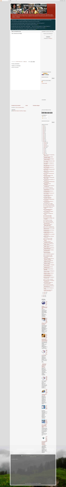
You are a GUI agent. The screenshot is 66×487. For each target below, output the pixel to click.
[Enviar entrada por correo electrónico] (29, 61)
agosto (45, 147)
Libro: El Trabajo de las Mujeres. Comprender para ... (48, 212)
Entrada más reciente (15, 105)
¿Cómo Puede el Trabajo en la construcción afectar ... (48, 283)
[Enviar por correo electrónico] (30, 61)
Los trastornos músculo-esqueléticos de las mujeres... (48, 242)
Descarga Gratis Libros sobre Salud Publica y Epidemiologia (20, 26)
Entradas (44, 116)
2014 (43, 138)
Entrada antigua (36, 105)
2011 (43, 295)
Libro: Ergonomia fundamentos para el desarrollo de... (48, 182)
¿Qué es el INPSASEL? (46, 407)
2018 (43, 133)
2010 (43, 296)
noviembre (45, 143)
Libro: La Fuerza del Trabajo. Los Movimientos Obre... (48, 223)
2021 (43, 129)
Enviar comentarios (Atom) (20, 107)
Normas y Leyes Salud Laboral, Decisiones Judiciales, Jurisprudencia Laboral (23, 29)
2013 (43, 139)
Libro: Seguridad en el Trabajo (48, 203)
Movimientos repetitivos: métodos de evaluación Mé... (48, 250)
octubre (45, 144)
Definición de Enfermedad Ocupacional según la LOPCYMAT (44, 365)
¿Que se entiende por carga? (47, 255)
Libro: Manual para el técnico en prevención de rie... (48, 191)
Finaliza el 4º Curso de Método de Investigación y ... (48, 171)
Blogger (40, 483)
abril (44, 152)
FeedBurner (50, 38)
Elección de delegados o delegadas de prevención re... (48, 265)
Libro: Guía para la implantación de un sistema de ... (48, 199)
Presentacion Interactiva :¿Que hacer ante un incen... (48, 176)
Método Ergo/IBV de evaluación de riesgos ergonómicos (48, 248)
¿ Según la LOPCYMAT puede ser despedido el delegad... (48, 259)
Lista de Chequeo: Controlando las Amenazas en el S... (48, 286)
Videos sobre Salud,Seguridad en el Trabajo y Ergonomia (41, 26)
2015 (43, 137)
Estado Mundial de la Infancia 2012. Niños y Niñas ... (48, 178)
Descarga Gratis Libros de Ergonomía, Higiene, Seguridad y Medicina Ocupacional (24, 24)
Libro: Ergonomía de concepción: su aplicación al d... (48, 180)
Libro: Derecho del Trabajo (47, 215)
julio (44, 148)
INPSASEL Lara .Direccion (46, 378)
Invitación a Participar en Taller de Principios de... (48, 236)
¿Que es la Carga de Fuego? (47, 238)
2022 (43, 128)
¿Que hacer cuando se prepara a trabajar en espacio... (48, 273)
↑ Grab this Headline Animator (33, 456)
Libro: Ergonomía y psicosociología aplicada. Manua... (48, 189)
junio (44, 149)
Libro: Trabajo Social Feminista (48, 221)
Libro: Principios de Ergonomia (48, 187)
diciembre (45, 142)
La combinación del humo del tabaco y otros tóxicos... (47, 290)
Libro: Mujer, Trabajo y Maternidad (48, 204)
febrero (45, 292)
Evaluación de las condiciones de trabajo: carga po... (48, 244)
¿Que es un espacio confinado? (48, 279)
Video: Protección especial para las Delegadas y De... (48, 165)
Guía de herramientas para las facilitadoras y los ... (48, 267)
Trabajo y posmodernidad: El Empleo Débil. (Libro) (47, 225)
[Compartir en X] (32, 61)
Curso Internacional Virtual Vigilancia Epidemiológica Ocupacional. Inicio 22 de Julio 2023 (25, 21)
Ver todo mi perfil (44, 83)
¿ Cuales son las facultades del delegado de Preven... (48, 261)
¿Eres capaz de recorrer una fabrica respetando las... (48, 234)
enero (45, 293)
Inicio (27, 105)
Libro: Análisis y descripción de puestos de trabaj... (48, 195)
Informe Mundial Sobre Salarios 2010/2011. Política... (48, 157)
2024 (43, 125)
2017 (43, 134)
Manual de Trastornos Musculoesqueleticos (46, 252)
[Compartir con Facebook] (33, 61)
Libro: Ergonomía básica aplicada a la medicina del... (48, 186)
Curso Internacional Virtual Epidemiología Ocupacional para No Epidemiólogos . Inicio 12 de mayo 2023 (27, 23)
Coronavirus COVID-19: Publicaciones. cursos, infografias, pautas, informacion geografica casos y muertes (28, 27)
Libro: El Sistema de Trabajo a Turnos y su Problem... (48, 209)
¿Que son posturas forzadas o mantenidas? (48, 257)
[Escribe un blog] (31, 61)
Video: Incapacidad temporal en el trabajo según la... (48, 167)
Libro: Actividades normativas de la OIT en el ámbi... (48, 193)
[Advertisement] (25, 97)
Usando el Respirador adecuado (48, 284)
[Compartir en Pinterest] (34, 61)
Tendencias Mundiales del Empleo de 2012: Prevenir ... (48, 159)
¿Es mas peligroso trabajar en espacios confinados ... (48, 275)
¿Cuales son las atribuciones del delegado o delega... (48, 263)
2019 (43, 132)
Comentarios (45, 118)
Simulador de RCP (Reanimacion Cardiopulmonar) (48, 232)
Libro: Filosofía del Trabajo (47, 216)
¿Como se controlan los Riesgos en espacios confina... (48, 271)
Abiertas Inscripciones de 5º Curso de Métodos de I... (48, 230)
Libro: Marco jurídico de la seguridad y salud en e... (47, 197)
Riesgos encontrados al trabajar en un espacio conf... (48, 277)
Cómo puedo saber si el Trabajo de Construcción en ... (48, 281)
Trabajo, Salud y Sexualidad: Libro (48, 226)
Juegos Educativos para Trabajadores (47, 184)
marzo (45, 153)
